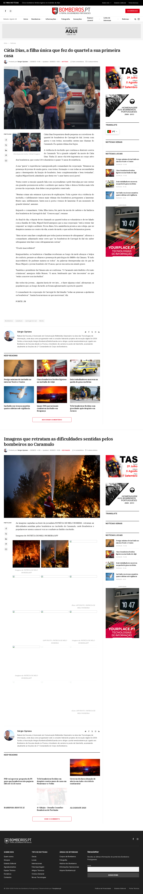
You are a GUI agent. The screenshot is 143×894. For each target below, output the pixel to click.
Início (26, 19)
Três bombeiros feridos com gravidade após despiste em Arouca (82, 408)
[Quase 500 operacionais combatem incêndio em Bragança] (52, 394)
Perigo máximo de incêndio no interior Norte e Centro (17, 380)
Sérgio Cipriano (23, 61)
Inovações (77, 19)
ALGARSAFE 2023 (78, 808)
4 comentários (79, 450)
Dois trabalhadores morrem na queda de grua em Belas (84, 380)
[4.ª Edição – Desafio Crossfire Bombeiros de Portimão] (52, 796)
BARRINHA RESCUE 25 (14, 808)
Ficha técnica (133, 3)
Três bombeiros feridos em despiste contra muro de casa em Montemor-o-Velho (51, 781)
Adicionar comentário (52, 420)
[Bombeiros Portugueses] (71, 11)
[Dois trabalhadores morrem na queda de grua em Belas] (85, 368)
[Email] (6, 160)
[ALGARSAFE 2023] (85, 796)
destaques (66, 450)
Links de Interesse (107, 19)
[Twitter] (6, 145)
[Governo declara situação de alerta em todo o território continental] (85, 767)
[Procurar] (135, 19)
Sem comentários (78, 61)
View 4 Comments (52, 819)
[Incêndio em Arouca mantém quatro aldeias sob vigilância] (19, 394)
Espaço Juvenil (90, 19)
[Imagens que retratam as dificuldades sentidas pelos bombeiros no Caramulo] (52, 486)
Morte (41, 321)
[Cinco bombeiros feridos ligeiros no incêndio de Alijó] (52, 368)
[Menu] (139, 19)
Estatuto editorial (120, 3)
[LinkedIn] (6, 150)
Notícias (125, 19)
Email (89, 866)
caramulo (19, 321)
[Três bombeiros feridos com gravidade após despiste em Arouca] (85, 394)
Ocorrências (132, 11)
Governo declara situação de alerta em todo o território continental (83, 781)
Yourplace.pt (56, 888)
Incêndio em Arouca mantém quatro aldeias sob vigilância (17, 407)
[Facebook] (6, 140)
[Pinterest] (6, 155)
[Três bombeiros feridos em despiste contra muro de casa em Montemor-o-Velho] (52, 767)
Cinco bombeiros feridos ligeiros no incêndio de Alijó (41, 3)
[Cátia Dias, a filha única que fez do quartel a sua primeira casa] (52, 97)
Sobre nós (105, 3)
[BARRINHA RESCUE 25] (19, 796)
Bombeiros (36, 19)
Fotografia (65, 19)
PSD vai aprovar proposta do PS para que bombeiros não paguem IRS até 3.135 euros (18, 781)
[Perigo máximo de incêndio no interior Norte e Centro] (19, 368)
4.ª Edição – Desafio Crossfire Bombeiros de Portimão (50, 809)
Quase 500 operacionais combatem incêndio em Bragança (47, 408)
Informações (51, 19)
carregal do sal (31, 321)
